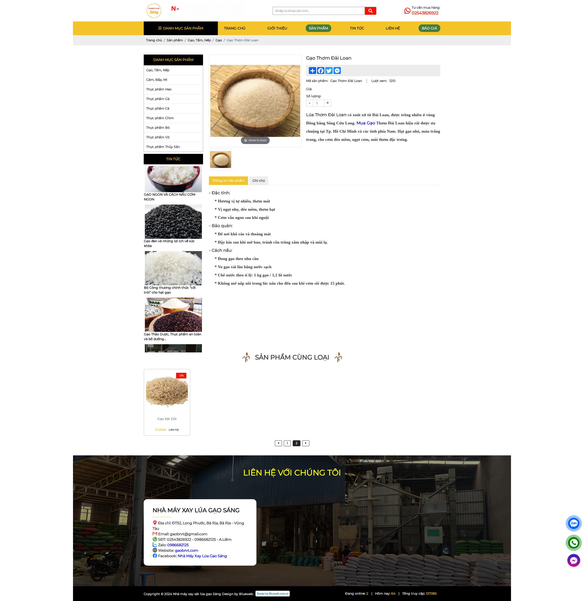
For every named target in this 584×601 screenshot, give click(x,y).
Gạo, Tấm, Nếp (157, 70)
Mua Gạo (366, 123)
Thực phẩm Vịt (158, 137)
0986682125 (178, 545)
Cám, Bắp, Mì (156, 80)
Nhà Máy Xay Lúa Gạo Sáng (202, 556)
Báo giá (429, 28)
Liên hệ (393, 28)
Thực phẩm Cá (157, 108)
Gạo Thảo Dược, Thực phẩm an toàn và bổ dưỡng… (172, 290)
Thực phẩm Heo (159, 89)
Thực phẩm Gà (157, 99)
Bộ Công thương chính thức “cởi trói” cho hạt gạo (170, 243)
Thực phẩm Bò (158, 128)
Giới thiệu (277, 28)
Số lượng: (313, 96)
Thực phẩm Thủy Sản (163, 147)
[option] (255, 101)
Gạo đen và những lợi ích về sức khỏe (169, 196)
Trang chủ (234, 28)
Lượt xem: (379, 81)
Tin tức (357, 28)
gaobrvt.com (186, 550)
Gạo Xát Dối (167, 419)
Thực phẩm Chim (160, 118)
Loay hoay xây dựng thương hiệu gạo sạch (170, 336)
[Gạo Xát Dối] (167, 392)
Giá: (309, 89)
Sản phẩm (318, 28)
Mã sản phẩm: (317, 81)
